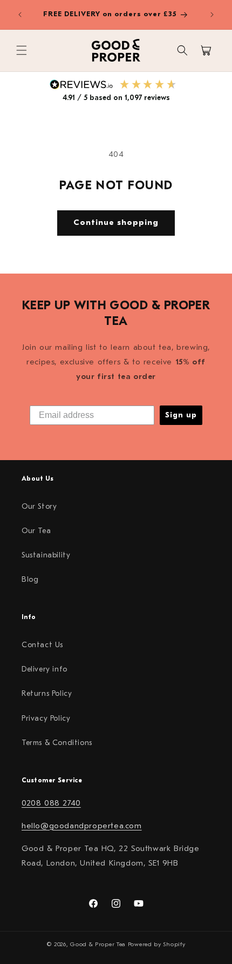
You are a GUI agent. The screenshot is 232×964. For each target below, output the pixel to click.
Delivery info (44, 669)
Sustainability (46, 555)
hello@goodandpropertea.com (82, 825)
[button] (21, 50)
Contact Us (42, 644)
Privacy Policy (46, 718)
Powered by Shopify (157, 944)
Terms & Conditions (57, 742)
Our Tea (36, 530)
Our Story (39, 506)
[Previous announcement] (20, 14)
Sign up (181, 415)
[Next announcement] (212, 14)
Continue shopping (116, 222)
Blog (30, 579)
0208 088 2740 (51, 803)
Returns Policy (47, 693)
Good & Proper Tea (98, 944)
